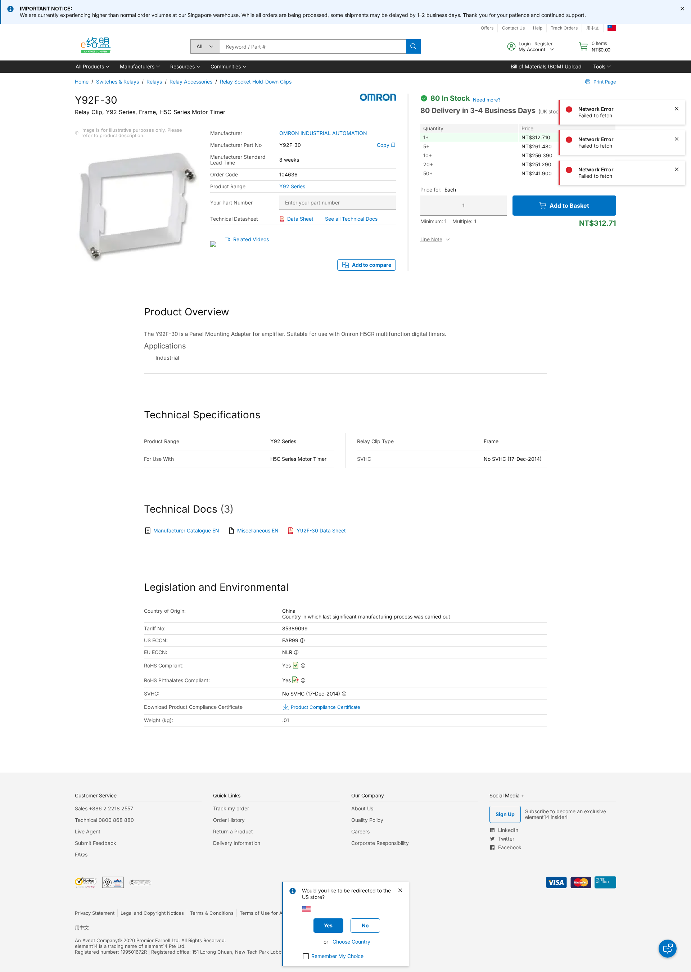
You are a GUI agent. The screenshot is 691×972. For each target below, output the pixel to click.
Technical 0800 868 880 (104, 820)
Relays (154, 81)
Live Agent (87, 831)
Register (543, 43)
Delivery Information (236, 843)
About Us (362, 808)
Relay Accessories (191, 81)
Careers (360, 831)
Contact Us (513, 28)
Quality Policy (367, 820)
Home (82, 81)
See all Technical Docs (351, 219)
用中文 (592, 28)
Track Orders (564, 28)
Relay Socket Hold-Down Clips (256, 81)
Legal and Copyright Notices (152, 913)
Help (537, 28)
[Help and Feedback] (668, 949)
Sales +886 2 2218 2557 (104, 808)
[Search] (413, 46)
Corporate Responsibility (380, 843)
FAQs (81, 854)
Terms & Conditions (212, 913)
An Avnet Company (96, 940)
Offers (487, 28)
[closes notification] (682, 8)
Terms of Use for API (263, 913)
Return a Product (233, 831)
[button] (92, 66)
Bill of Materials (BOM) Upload (546, 66)
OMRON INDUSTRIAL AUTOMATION (323, 133)
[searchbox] (313, 46)
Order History (229, 820)
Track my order (231, 808)
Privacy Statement (94, 913)
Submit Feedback (95, 843)
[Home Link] (95, 46)
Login (525, 43)
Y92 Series (292, 186)
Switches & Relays (117, 81)
